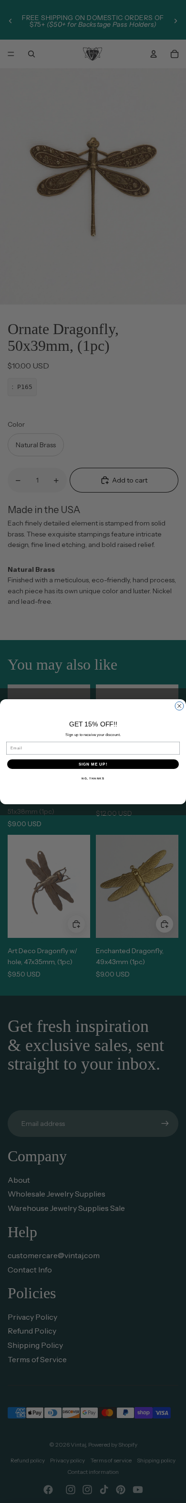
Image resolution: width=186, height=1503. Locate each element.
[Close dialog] (179, 706)
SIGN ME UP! (93, 764)
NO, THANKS (93, 778)
